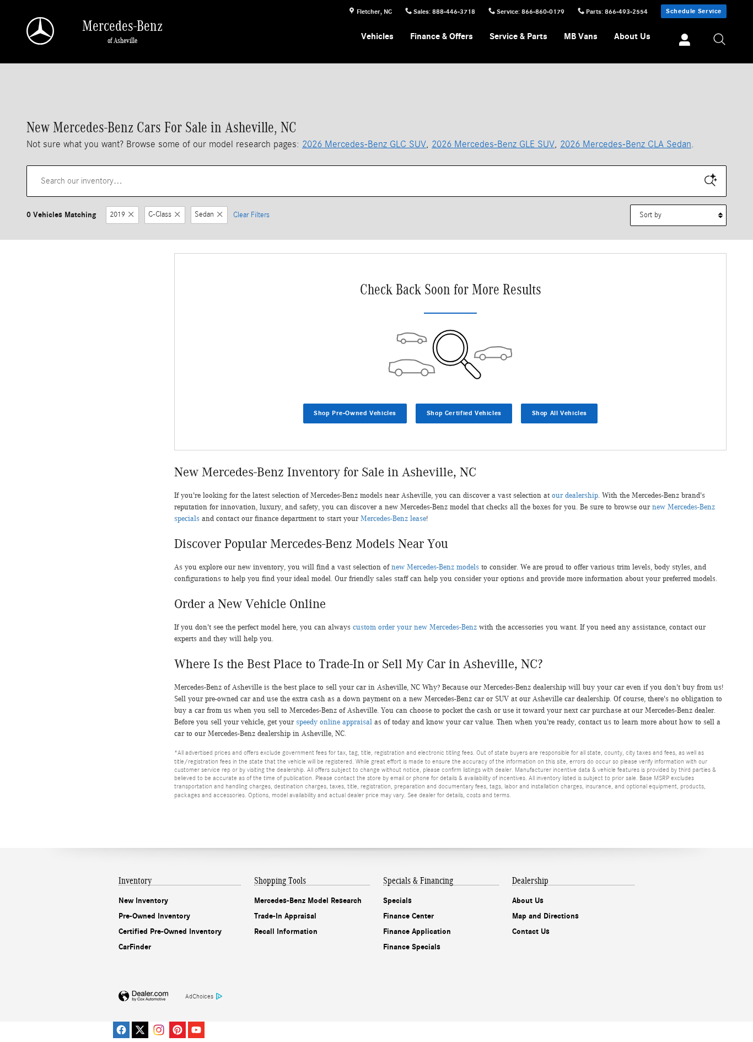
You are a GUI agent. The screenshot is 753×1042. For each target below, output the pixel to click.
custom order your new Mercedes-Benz (415, 627)
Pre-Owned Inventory (154, 916)
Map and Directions (545, 916)
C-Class (159, 215)
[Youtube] (196, 1030)
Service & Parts (518, 36)
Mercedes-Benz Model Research (308, 900)
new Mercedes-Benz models (435, 567)
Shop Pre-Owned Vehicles (355, 413)
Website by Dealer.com (143, 996)
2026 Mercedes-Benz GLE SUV (493, 144)
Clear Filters (251, 215)
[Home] (41, 31)
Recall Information (286, 931)
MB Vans (581, 36)
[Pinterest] (177, 1030)
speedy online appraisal (334, 722)
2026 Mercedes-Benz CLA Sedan (625, 144)
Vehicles (377, 36)
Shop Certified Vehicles (464, 413)
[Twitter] (140, 1030)
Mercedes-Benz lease (393, 519)
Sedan (204, 215)
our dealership (575, 495)
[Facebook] (121, 1030)
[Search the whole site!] (720, 40)
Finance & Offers (441, 36)
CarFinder (135, 947)
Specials (397, 900)
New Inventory (143, 900)
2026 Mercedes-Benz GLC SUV (364, 144)
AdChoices (199, 996)
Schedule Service (694, 11)
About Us (632, 36)
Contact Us (531, 931)
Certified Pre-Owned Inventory (170, 931)
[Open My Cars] (681, 41)
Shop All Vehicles (559, 413)
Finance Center (408, 916)
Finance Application (417, 931)
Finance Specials (411, 947)
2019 (117, 215)
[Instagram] (158, 1030)
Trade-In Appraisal (285, 916)
